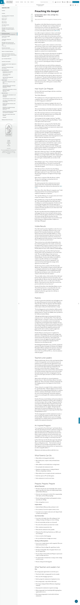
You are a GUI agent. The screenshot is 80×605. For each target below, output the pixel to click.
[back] (1, 5)
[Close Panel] (16, 5)
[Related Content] (75, 5)
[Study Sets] (71, 5)
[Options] (78, 5)
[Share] (32, 21)
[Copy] (32, 19)
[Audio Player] (76, 601)
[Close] (32, 15)
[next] (78, 304)
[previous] (19, 304)
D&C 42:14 (57, 30)
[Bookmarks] (73, 5)
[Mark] (32, 17)
